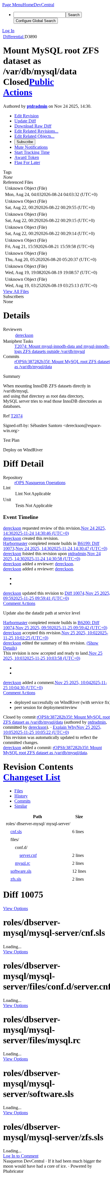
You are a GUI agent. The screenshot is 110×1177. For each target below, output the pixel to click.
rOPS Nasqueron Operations (39, 482)
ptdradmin (37, 106)
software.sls (20, 871)
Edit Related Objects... (34, 136)
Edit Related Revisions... (36, 131)
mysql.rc (22, 863)
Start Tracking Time (32, 152)
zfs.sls (15, 879)
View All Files (16, 291)
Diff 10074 (74, 593)
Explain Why (64, 727)
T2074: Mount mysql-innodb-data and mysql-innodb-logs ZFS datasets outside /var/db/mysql (61, 349)
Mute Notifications (31, 147)
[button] (12, 4)
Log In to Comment (20, 1156)
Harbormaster (15, 543)
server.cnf (28, 855)
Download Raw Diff (32, 126)
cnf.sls (16, 831)
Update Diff (25, 120)
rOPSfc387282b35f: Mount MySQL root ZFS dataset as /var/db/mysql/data (56, 720)
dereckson (24, 335)
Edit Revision (26, 115)
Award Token (26, 157)
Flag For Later (27, 162)
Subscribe (25, 142)
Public (41, 82)
